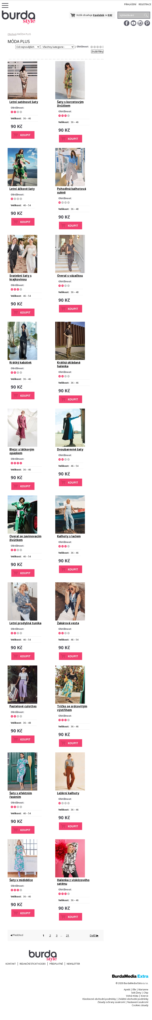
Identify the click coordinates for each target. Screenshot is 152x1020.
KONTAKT (11, 963)
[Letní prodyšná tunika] (22, 619)
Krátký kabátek (20, 362)
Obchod (12, 34)
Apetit (127, 989)
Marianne (143, 989)
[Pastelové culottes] (22, 702)
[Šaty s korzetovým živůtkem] (70, 98)
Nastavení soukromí (137, 1002)
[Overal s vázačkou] (70, 272)
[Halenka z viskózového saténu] (70, 876)
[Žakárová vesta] (70, 619)
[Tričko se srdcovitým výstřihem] (70, 702)
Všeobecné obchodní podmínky (99, 999)
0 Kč (110, 15)
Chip (145, 992)
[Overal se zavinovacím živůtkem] (22, 532)
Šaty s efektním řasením (20, 795)
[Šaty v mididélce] (22, 876)
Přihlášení (130, 4)
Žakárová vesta (68, 623)
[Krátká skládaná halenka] (70, 359)
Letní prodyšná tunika (25, 623)
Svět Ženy (136, 992)
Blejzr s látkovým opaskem (21, 451)
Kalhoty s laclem (69, 536)
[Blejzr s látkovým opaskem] (22, 445)
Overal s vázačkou (70, 275)
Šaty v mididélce (21, 880)
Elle (134, 989)
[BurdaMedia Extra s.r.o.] (130, 977)
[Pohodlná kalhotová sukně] (70, 185)
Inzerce (144, 995)
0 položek (98, 15)
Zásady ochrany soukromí (111, 1002)
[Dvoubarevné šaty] (70, 445)
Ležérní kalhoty (68, 793)
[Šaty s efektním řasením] (22, 789)
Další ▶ (94, 935)
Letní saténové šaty (23, 102)
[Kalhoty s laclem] (70, 532)
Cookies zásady (140, 1005)
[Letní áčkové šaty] (22, 185)
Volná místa (132, 995)
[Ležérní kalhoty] (70, 789)
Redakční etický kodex (33, 963)
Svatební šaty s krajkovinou (20, 277)
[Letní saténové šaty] (22, 98)
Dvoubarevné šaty (70, 449)
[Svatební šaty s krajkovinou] (22, 272)
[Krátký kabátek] (22, 359)
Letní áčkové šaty (22, 189)
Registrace (145, 4)
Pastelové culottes (23, 706)
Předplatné (56, 963)
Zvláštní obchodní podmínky (133, 999)
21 (67, 935)
